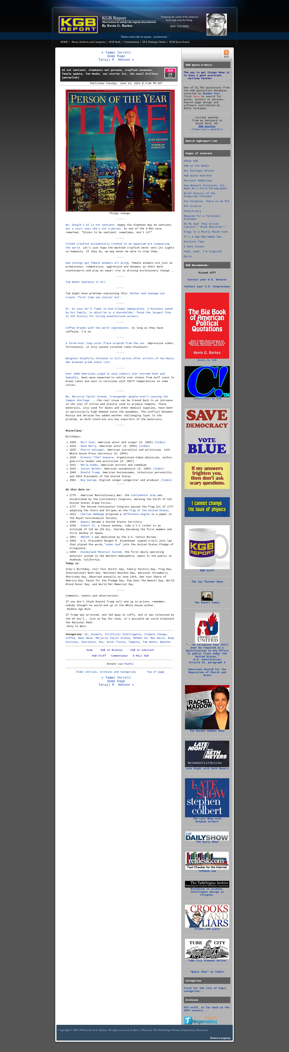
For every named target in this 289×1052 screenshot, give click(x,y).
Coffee (70, 638)
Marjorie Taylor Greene (113, 638)
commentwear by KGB (207, 398)
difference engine (136, 514)
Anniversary (192, 211)
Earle (188, 256)
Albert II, (88, 525)
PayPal (129, 663)
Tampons (134, 642)
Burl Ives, (88, 442)
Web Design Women (169, 1030)
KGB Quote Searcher (198, 175)
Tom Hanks (150, 642)
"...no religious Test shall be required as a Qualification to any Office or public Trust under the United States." (207, 653)
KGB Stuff (114, 42)
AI (86, 634)
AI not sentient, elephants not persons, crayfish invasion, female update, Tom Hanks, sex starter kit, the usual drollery (110, 74)
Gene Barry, (89, 446)
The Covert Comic (207, 602)
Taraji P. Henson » (116, 60)
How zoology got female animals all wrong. (98, 263)
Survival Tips (194, 241)
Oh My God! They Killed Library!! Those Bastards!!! (205, 225)
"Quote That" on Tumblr (207, 971)
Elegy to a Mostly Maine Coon (206, 231)
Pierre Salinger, (93, 449)
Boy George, (89, 480)
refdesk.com (207, 871)
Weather (165, 642)
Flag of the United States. (149, 510)
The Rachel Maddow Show (207, 730)
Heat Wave (85, 638)
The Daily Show (207, 841)
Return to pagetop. (220, 1038)
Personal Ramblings (198, 180)
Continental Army (143, 495)
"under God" (112, 544)
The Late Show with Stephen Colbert (207, 820)
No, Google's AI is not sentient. (91, 225)
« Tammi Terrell (116, 53)
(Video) (160, 442)
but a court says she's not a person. (94, 228)
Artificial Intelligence (123, 634)
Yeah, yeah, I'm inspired (203, 251)
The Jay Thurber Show (207, 581)
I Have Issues (194, 246)
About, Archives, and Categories (88, 42)
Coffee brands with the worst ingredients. (98, 328)
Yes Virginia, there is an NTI (206, 201)
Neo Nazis (158, 638)
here (196, 96)
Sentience (88, 642)
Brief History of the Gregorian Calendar (199, 195)
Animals (96, 634)
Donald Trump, (91, 472)
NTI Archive (192, 206)
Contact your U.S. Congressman (207, 286)
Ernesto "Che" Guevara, (98, 457)
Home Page (116, 56)
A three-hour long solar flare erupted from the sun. (106, 343)
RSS (226, 54)
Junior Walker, (92, 468)
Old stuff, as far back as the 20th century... (206, 1009)
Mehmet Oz (140, 638)
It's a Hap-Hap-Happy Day (203, 236)
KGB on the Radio (196, 165)
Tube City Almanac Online (207, 960)
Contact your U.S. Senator (207, 279)
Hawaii (85, 521)
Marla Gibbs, (90, 465)
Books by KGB (207, 360)
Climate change (155, 634)
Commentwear (131, 42)
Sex (101, 642)
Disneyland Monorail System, (102, 552)
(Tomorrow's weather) (207, 129)
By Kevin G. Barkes (117, 26)
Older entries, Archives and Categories (106, 672)
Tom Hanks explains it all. (86, 282)
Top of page (155, 672)
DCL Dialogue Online (154, 42)
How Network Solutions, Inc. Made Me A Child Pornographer (206, 187)
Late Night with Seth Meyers (207, 768)
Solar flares (116, 642)
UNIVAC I (87, 537)
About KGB (191, 161)
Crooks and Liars (207, 929)
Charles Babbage (92, 514)
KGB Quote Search (179, 42)
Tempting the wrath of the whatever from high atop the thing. (179, 18)
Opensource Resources (195, 1030)
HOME (64, 42)
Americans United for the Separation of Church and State (207, 672)
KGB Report (114, 17)
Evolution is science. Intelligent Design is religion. (207, 892)
